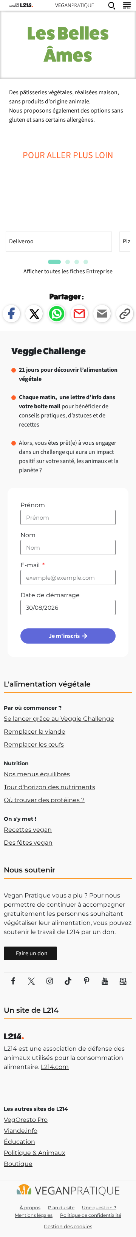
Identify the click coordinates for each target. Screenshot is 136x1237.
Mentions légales (34, 1215)
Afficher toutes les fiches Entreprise (68, 271)
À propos (30, 1207)
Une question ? (99, 1207)
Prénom (32, 505)
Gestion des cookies (68, 1226)
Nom (28, 535)
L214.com (55, 1066)
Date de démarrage (50, 595)
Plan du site (61, 1207)
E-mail (30, 565)
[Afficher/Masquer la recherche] (112, 5)
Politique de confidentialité (90, 1215)
